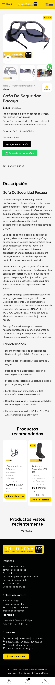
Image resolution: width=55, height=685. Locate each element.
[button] (15, 496)
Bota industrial (38, 478)
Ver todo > (27, 530)
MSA (15, 481)
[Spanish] (51, 4)
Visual (6, 89)
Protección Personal (22, 85)
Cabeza (11, 478)
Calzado (35, 475)
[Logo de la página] (27, 4)
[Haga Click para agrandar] (8, 58)
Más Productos (39, 481)
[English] (47, 4)
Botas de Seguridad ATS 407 (39, 469)
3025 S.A (40, 484)
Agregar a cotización (17, 144)
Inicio (5, 85)
